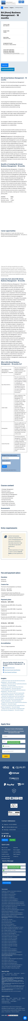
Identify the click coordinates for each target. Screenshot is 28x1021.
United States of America (6, 1003)
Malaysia (3, 999)
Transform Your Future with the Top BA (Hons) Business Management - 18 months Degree (14, 684)
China (7, 998)
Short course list (9, 973)
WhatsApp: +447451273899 (10, 830)
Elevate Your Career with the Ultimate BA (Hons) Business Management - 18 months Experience (12, 700)
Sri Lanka (18, 999)
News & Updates (14, 975)
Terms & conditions (15, 1012)
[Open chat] (25, 1018)
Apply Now (4, 65)
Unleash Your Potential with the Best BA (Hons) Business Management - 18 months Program (14, 703)
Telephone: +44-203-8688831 (10, 824)
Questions (22, 973)
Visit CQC (22, 985)
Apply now (4, 840)
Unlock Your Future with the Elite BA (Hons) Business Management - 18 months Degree (13, 681)
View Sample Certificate (10, 672)
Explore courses (16, 973)
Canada (3, 998)
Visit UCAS (9, 984)
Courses (6, 8)
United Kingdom (13, 1001)
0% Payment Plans (6, 856)
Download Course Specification (12, 670)
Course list (3, 973)
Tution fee (15, 848)
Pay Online (12, 840)
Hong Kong (15, 998)
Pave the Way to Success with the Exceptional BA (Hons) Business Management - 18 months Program (12, 694)
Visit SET (3, 987)
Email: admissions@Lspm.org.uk (10, 827)
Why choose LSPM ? (6, 850)
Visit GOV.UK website (17, 991)
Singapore (13, 999)
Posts (2, 976)
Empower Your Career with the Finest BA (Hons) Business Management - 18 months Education (12, 687)
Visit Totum (11, 989)
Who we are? (5, 848)
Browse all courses (6, 859)
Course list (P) (7, 975)
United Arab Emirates (5, 1001)
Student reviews (5, 854)
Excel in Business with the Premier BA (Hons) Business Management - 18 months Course (13, 690)
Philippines (8, 999)
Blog (2, 975)
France (11, 998)
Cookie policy (8, 1012)
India (20, 998)
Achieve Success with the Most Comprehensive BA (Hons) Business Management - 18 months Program (12, 709)
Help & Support (16, 854)
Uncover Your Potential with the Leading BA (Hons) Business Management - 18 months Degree (13, 706)
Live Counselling (16, 852)
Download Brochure (9, 668)
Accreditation (5, 852)
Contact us (15, 856)
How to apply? (16, 850)
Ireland (23, 998)
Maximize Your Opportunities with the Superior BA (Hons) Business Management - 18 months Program (12, 697)
